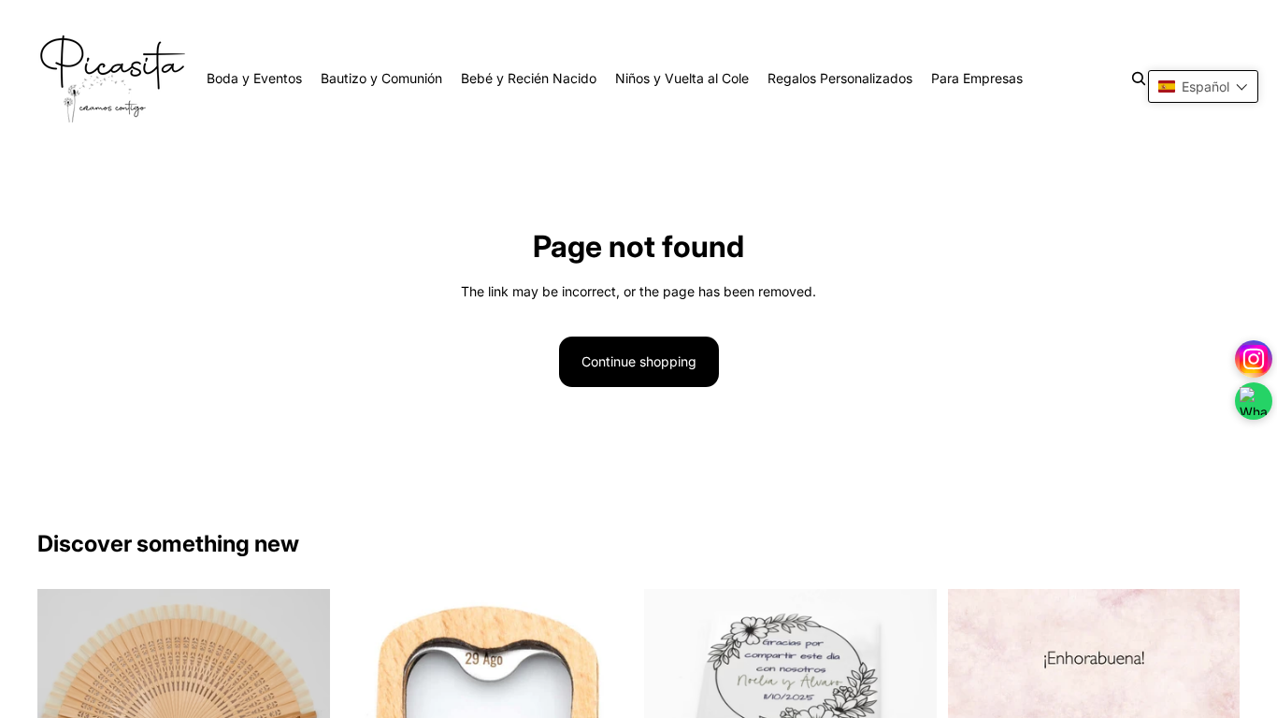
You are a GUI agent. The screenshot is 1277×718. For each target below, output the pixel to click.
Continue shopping (638, 361)
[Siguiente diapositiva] (302, 686)
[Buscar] (1138, 78)
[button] (1203, 86)
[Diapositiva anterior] (65, 686)
